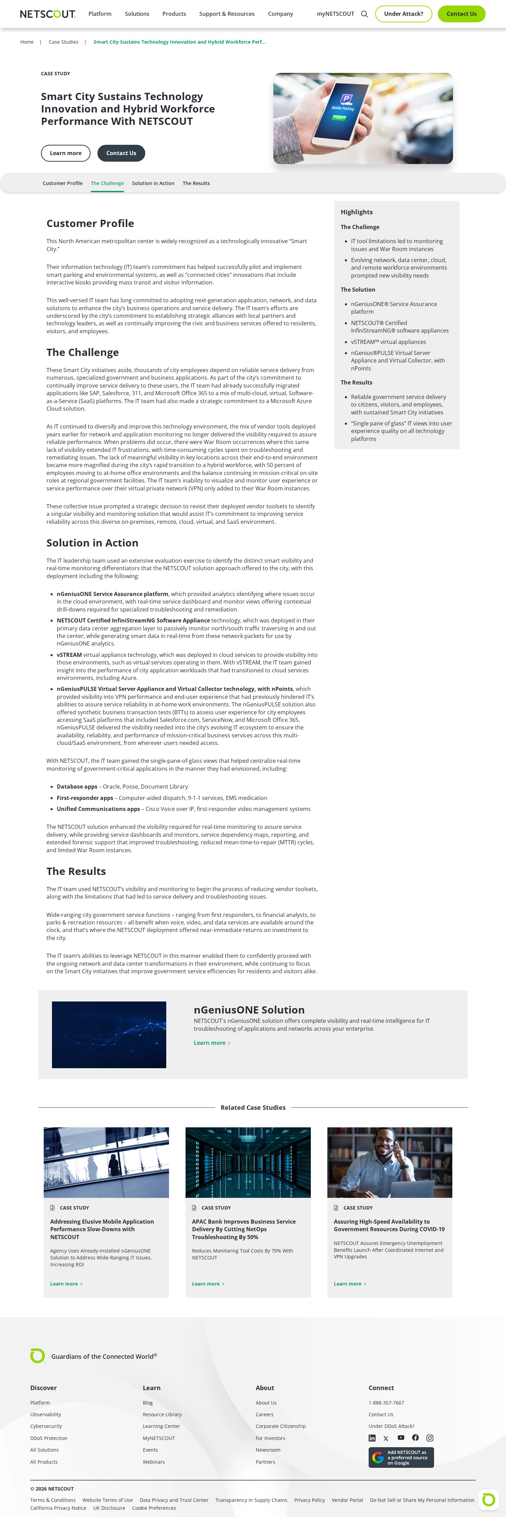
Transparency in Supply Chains (251, 1500)
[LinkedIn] (372, 1438)
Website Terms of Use (108, 1500)
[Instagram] (429, 1438)
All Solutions (44, 1449)
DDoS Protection (48, 1438)
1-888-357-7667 (386, 1402)
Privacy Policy (309, 1500)
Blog (148, 1402)
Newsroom (268, 1449)
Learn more (66, 153)
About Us (266, 1402)
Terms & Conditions (53, 1500)
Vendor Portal (347, 1500)
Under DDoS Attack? (391, 1426)
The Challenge (107, 183)
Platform (100, 14)
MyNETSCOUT (159, 1438)
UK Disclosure (109, 1508)
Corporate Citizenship (281, 1426)
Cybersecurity (46, 1426)
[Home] (47, 14)
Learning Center (161, 1426)
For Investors (270, 1438)
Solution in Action (153, 183)
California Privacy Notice (58, 1508)
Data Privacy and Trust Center (174, 1500)
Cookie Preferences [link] (154, 1508)
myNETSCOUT (335, 14)
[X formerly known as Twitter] (386, 1438)
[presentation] (137, 14)
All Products (44, 1462)
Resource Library (162, 1414)
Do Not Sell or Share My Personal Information (422, 1500)
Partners (265, 1462)
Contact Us (462, 14)
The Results (196, 183)
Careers (265, 1414)
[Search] (364, 14)
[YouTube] (401, 1438)
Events (150, 1449)
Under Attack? (403, 14)
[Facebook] (415, 1438)
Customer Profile (63, 183)
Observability (45, 1414)
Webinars (154, 1462)
